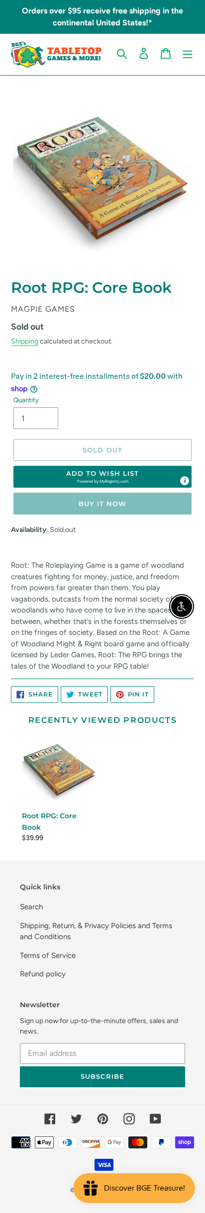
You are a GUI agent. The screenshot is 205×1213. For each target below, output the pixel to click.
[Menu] (188, 54)
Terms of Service (48, 955)
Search (31, 906)
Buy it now (102, 504)
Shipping (24, 341)
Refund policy (43, 973)
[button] (102, 477)
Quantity (26, 400)
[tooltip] (184, 480)
